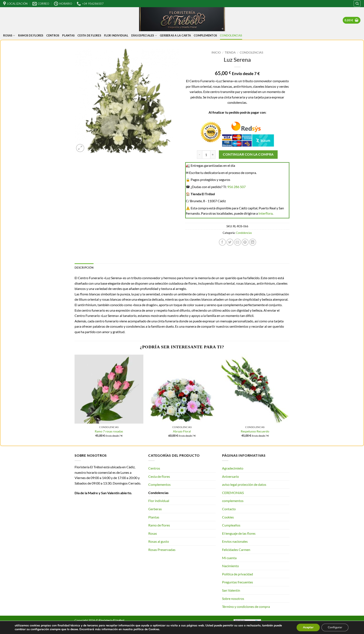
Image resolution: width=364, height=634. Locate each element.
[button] (351, 20)
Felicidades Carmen (236, 550)
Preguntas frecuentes (237, 582)
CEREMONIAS (233, 493)
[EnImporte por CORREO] (237, 242)
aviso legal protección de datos (244, 484)
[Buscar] (357, 3)
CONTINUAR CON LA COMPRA (248, 154)
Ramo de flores (159, 525)
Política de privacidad (237, 574)
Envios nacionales (235, 541)
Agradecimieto (232, 468)
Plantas (68, 35)
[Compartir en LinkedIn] (252, 242)
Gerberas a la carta (175, 35)
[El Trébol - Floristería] (182, 19)
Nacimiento (230, 566)
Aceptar (308, 627)
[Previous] (75, 399)
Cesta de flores (89, 35)
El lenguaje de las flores (239, 533)
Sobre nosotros (233, 598)
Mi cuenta (229, 558)
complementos (205, 35)
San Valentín (231, 590)
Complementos (159, 484)
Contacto (229, 509)
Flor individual (116, 35)
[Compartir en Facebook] (222, 242)
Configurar (335, 627)
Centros (52, 35)
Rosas (7, 35)
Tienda (230, 52)
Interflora (265, 213)
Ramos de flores (30, 35)
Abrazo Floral (182, 431)
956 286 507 (236, 187)
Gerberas (155, 509)
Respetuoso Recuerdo (255, 431)
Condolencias (231, 35)
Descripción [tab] (84, 267)
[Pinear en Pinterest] (245, 242)
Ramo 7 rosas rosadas (109, 431)
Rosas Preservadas (161, 550)
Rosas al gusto (158, 541)
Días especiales (142, 35)
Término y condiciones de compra (246, 606)
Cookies (228, 517)
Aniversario (230, 476)
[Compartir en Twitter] (229, 242)
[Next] (289, 399)
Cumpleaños (231, 525)
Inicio (216, 52)
